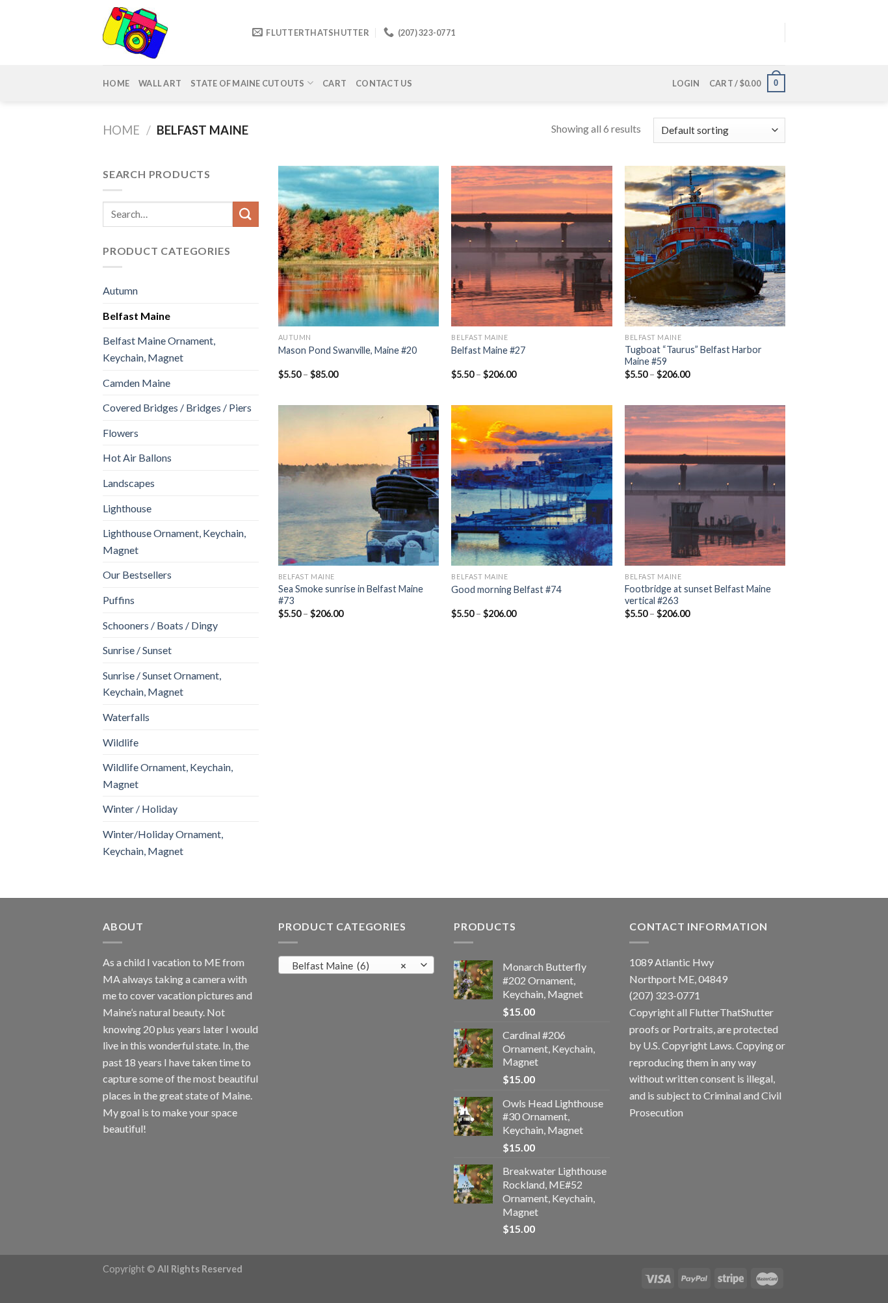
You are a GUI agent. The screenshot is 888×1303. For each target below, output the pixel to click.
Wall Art (159, 83)
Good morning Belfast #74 (506, 589)
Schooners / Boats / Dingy (160, 625)
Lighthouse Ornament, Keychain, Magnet (174, 541)
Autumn (120, 290)
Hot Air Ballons (137, 457)
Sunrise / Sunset (137, 650)
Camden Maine (136, 382)
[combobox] (356, 965)
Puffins (119, 600)
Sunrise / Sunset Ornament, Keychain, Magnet (162, 683)
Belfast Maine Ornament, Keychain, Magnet (159, 348)
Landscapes (129, 483)
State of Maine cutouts (247, 83)
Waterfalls (126, 717)
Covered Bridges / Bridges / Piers (177, 407)
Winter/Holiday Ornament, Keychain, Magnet (163, 842)
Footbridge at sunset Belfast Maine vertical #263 (698, 595)
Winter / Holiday (140, 808)
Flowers (120, 433)
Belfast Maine (136, 315)
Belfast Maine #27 (488, 350)
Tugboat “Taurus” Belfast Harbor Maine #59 (693, 355)
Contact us (384, 83)
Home (116, 83)
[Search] (246, 214)
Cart (334, 83)
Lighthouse (127, 508)
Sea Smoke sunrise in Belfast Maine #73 (350, 595)
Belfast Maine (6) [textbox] (349, 965)
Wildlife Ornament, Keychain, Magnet (168, 775)
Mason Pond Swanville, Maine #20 (347, 350)
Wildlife (120, 742)
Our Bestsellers (137, 574)
